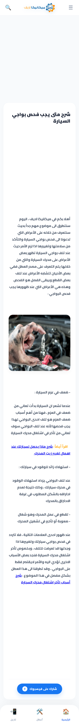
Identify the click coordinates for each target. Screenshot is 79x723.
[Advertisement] (39, 58)
